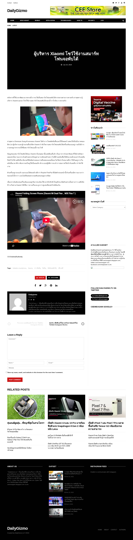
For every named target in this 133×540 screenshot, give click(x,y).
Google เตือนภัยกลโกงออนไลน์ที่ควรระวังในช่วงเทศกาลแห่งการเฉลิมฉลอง (115, 134)
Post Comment (15, 380)
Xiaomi (30, 268)
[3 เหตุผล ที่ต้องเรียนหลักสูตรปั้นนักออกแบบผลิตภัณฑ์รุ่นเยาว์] (56, 475)
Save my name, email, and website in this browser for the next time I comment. (35, 372)
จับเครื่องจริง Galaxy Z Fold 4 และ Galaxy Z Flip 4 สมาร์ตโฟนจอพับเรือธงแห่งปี (19, 440)
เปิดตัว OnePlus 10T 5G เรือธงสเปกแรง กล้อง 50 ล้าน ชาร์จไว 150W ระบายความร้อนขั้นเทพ (60, 446)
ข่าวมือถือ (37, 268)
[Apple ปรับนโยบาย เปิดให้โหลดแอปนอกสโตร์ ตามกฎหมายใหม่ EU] (98, 177)
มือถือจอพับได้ (52, 268)
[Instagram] (124, 3)
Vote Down (54, 277)
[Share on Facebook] (35, 285)
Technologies (66, 20)
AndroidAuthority (16, 257)
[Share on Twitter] (40, 285)
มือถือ (44, 268)
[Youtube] (121, 3)
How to (79, 20)
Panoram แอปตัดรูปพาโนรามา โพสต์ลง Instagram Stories (30, 324)
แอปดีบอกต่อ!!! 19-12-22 (113, 145)
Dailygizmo (32, 295)
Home (12, 20)
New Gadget (24, 20)
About (106, 530)
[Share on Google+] (46, 285)
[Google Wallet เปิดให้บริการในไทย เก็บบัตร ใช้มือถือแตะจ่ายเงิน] (98, 189)
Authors (15, 3)
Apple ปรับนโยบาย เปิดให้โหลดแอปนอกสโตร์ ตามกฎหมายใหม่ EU (115, 175)
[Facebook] (113, 3)
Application (50, 20)
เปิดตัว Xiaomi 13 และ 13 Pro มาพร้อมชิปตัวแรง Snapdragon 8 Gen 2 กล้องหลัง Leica (66, 426)
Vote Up (41, 277)
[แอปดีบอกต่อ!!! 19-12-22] (98, 149)
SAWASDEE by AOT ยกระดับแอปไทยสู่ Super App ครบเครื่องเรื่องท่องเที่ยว (74, 499)
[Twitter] (116, 3)
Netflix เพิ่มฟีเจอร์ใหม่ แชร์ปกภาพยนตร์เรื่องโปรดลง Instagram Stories (63, 324)
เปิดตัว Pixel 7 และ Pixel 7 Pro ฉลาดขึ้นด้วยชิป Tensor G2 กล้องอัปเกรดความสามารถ (106, 426)
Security (91, 20)
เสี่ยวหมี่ (60, 268)
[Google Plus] (118, 3)
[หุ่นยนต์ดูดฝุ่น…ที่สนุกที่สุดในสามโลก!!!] (26, 407)
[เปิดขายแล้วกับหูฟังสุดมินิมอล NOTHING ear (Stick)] (56, 513)
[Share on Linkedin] (56, 285)
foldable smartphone (19, 268)
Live (102, 20)
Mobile (37, 20)
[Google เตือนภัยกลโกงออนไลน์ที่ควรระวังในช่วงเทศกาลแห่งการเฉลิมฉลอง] (98, 136)
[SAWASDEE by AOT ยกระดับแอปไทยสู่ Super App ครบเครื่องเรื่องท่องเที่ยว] (56, 501)
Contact (9, 3)
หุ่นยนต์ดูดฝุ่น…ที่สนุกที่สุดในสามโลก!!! (25, 423)
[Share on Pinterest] (51, 285)
